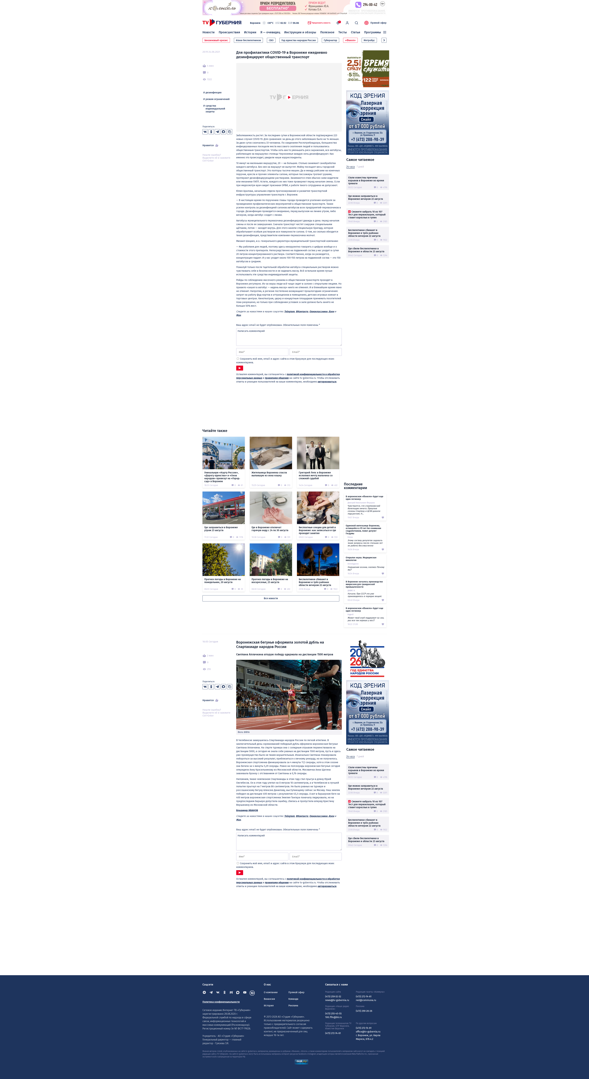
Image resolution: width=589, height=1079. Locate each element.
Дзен (331, 311)
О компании (271, 992)
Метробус (369, 40)
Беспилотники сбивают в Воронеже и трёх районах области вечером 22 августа (364, 233)
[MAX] (238, 993)
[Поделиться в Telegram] (217, 131)
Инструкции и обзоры (300, 32)
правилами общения (277, 378)
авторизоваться (327, 381)
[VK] (218, 993)
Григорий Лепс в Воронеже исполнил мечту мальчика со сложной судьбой (316, 475)
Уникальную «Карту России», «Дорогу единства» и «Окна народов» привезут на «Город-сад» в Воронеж (222, 477)
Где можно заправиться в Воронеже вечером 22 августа (365, 197)
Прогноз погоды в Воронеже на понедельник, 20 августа (222, 581)
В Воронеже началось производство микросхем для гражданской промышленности (364, 584)
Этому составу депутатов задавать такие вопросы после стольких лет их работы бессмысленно (365, 543)
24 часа (350, 166)
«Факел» (350, 40)
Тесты (342, 32)
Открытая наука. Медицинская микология (361, 559)
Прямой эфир (378, 22)
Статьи (355, 32)
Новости (208, 32)
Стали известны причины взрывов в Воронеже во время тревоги (366, 180)
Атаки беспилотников (248, 40)
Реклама (293, 1005)
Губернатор (330, 40)
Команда (293, 998)
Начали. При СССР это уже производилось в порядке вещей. (365, 595)
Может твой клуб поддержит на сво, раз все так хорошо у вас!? (366, 619)
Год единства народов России (298, 40)
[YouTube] (245, 993)
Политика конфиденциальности (221, 1001)
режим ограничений (218, 99)
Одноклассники (318, 311)
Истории (250, 32)
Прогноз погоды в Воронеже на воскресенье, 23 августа (270, 581)
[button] (384, 40)
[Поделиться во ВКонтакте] (205, 131)
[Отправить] (239, 368)
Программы (372, 32)
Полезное (327, 32)
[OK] (224, 993)
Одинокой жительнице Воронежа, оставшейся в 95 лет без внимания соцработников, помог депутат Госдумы (363, 529)
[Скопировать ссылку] (229, 131)
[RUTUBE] (231, 993)
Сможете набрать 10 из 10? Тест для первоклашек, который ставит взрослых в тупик (367, 214)
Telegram (289, 311)
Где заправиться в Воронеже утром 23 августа (221, 529)
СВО (271, 40)
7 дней (360, 166)
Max (238, 315)
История (269, 1005)
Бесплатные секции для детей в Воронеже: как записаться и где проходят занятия (317, 530)
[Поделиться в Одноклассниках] (211, 131)
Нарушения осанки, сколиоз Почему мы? (366, 568)
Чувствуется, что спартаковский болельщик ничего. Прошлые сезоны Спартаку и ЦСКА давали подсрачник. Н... (364, 510)
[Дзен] (204, 993)
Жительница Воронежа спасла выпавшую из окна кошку (269, 474)
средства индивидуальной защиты (215, 108)
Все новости (271, 598)
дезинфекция (213, 92)
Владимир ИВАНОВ (247, 810)
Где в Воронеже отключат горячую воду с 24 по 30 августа (270, 529)
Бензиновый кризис (216, 40)
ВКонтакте (302, 311)
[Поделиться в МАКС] (223, 131)
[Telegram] (211, 993)
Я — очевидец (270, 32)
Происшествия (229, 32)
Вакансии (269, 998)
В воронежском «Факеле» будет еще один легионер (364, 497)
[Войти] (347, 23)
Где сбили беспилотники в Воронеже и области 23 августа (366, 250)
